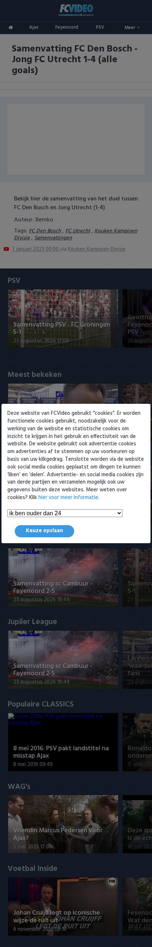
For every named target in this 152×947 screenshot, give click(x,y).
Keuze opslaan (44, 531)
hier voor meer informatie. (68, 498)
